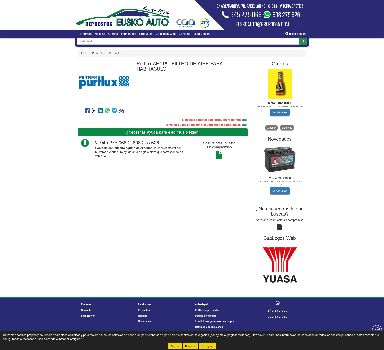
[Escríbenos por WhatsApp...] (277, 303)
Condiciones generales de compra (214, 321)
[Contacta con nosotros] (377, 330)
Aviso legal (201, 304)
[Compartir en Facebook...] (87, 111)
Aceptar (175, 346)
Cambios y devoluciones (209, 327)
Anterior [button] (271, 127)
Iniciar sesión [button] (297, 33)
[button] (121, 111)
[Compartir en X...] (94, 111)
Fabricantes (128, 33)
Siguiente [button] (287, 127)
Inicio (84, 53)
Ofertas (113, 33)
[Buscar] (303, 41)
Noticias (100, 33)
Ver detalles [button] (279, 112)
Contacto (184, 33)
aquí (245, 120)
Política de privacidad (207, 310)
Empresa (86, 33)
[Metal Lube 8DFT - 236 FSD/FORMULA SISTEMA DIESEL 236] (280, 84)
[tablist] (280, 99)
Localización (201, 33)
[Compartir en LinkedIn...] (100, 111)
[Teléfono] (97, 142)
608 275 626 (145, 142)
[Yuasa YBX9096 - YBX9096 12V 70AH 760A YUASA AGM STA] (280, 159)
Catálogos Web (166, 33)
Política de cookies (205, 315)
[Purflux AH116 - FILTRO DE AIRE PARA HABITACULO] (104, 82)
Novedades (144, 321)
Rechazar (190, 346)
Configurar (207, 346)
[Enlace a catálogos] (280, 264)
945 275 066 (113, 142)
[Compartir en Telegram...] (115, 111)
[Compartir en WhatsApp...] (108, 111)
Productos (146, 33)
